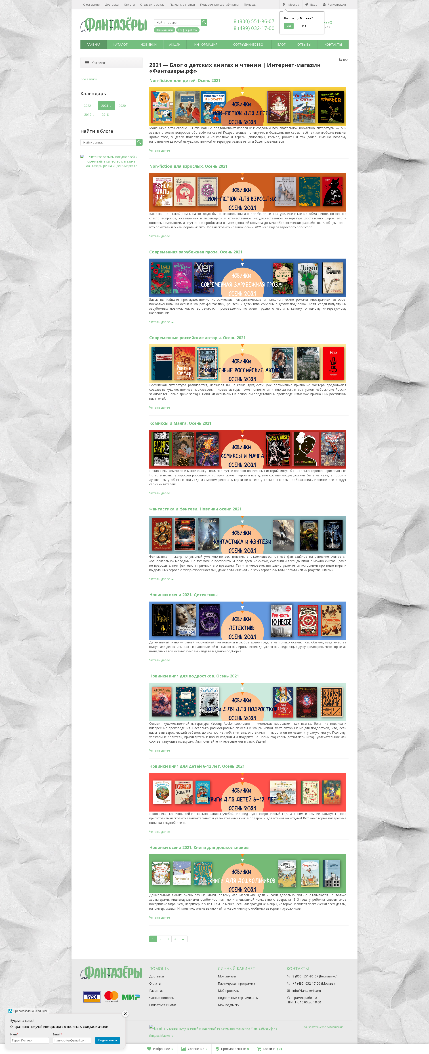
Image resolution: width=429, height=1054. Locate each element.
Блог (281, 44)
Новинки (149, 44)
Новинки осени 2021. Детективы (183, 594)
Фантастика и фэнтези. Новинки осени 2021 (195, 509)
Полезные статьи (182, 4)
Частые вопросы (162, 998)
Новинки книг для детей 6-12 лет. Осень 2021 (197, 766)
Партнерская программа (236, 983)
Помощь (250, 4)
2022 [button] (88, 105)
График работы (187, 30)
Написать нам (164, 30)
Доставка (112, 4)
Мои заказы (227, 976)
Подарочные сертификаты (219, 4)
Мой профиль (228, 990)
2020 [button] (123, 105)
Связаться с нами (162, 1005)
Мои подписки (229, 1005)
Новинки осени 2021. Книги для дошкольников (199, 847)
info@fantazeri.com (306, 990)
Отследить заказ (152, 4)
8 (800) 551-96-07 (254, 21)
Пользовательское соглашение (322, 1027)
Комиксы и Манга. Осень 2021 (180, 423)
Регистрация (337, 4)
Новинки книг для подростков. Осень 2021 (194, 676)
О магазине (91, 4)
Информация (205, 44)
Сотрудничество (248, 44)
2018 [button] (106, 114)
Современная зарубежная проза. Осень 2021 (195, 252)
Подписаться (107, 1040)
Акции (175, 44)
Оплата (129, 4)
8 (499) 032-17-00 (254, 28)
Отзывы (304, 44)
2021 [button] (105, 105)
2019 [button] (88, 114)
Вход (313, 4)
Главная (93, 44)
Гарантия (156, 990)
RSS (346, 60)
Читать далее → (161, 150)
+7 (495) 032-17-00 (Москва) (313, 983)
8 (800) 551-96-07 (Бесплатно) (314, 976)
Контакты (333, 44)
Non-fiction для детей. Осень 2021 (184, 80)
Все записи (88, 79)
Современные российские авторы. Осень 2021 (197, 337)
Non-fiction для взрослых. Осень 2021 (188, 166)
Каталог (120, 44)
